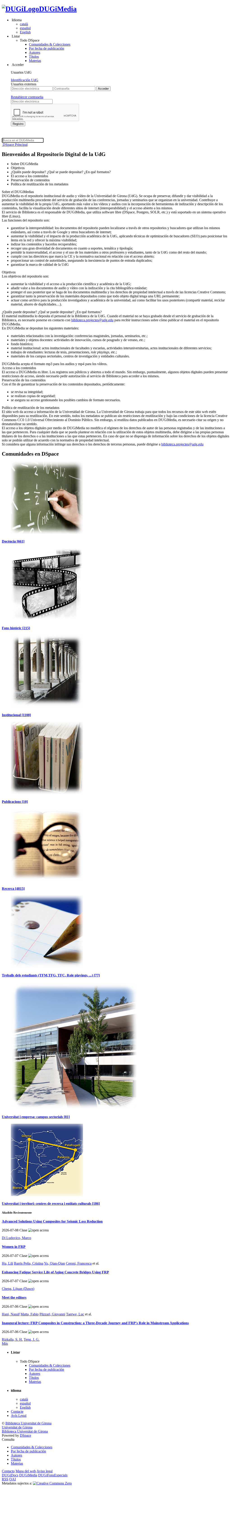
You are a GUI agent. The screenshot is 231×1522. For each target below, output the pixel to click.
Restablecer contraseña (27, 97)
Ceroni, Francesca (79, 1263)
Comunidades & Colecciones (49, 44)
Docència (13, 541)
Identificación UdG (24, 80)
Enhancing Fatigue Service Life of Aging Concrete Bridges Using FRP (55, 1272)
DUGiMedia (58, 9)
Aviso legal (45, 1471)
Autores (34, 52)
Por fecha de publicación (46, 48)
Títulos (34, 56)
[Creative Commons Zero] (52, 1483)
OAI (12, 1479)
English (25, 32)
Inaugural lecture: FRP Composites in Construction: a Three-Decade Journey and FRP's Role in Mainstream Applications (95, 1323)
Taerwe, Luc (75, 1314)
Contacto (8, 1471)
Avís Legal (18, 1415)
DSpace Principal (15, 145)
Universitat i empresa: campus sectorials (36, 1117)
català (24, 24)
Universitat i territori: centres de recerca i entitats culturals (51, 1203)
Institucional (16, 715)
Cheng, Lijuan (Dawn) (18, 1289)
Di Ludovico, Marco (16, 1238)
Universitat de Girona (17, 1427)
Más (5, 1343)
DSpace (25, 1435)
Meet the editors (14, 1297)
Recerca (13, 888)
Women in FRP (13, 1247)
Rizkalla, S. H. (12, 1339)
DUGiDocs (10, 1475)
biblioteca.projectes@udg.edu (92, 320)
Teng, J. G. (31, 1339)
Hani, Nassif (11, 1314)
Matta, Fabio (30, 1314)
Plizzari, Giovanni (52, 1314)
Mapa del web (26, 1471)
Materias (35, 61)
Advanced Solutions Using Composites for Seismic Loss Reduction (52, 1221)
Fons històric (16, 628)
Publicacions (15, 802)
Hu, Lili (7, 1263)
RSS (5, 1479)
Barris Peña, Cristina (28, 1263)
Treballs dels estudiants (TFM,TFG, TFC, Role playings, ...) (51, 975)
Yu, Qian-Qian (54, 1263)
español (25, 28)
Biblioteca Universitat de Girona (28, 1423)
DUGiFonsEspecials (52, 1475)
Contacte (17, 1411)
